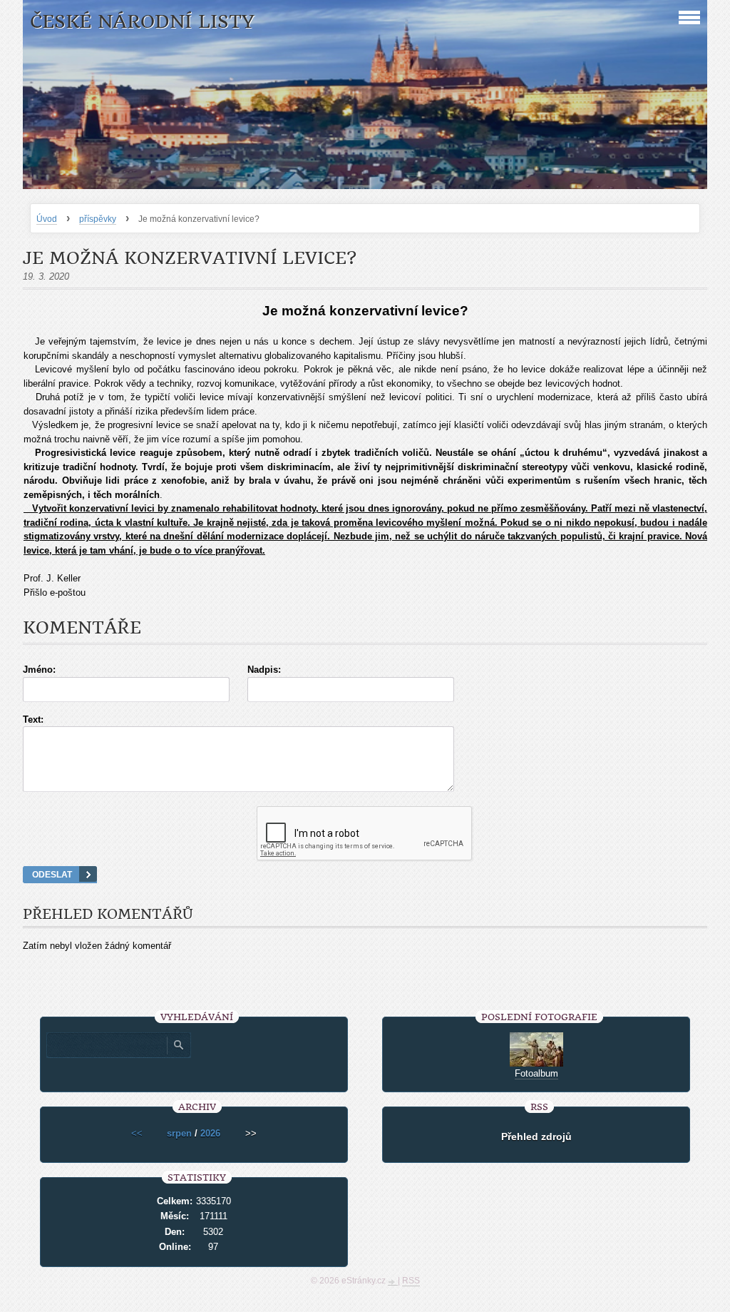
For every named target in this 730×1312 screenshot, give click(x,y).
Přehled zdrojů (536, 1136)
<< (137, 1133)
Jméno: (39, 669)
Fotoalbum (536, 1073)
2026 (210, 1133)
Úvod (46, 219)
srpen (179, 1133)
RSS (411, 1281)
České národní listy (142, 22)
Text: (33, 719)
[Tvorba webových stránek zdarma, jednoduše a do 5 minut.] (393, 1282)
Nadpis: (264, 669)
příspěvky (97, 219)
